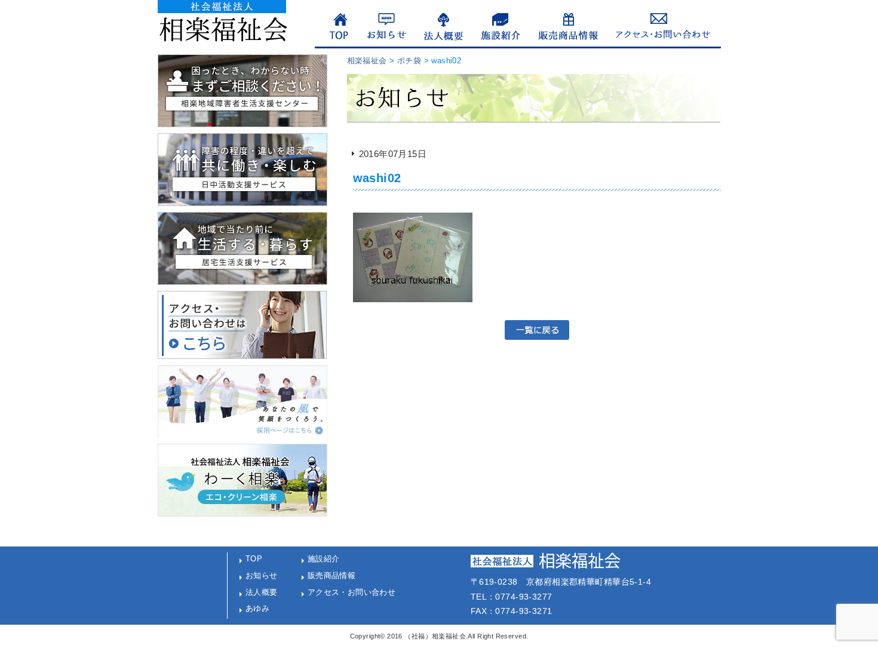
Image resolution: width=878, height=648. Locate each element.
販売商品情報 (332, 575)
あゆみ (257, 608)
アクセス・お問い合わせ (352, 592)
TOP (253, 558)
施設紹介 (324, 558)
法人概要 (261, 592)
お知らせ (261, 575)
